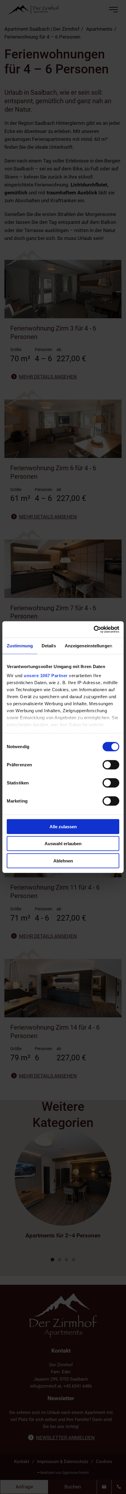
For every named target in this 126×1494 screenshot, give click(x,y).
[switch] (111, 764)
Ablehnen (63, 860)
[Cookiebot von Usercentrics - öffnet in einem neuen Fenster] (93, 629)
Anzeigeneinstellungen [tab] (88, 645)
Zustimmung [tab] (20, 645)
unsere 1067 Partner (46, 675)
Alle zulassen (63, 826)
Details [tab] (49, 645)
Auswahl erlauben (63, 843)
